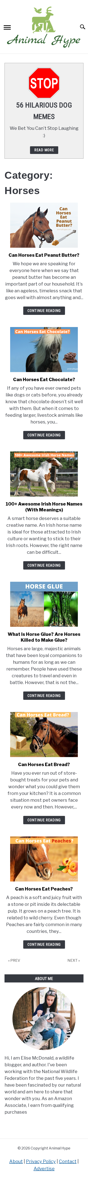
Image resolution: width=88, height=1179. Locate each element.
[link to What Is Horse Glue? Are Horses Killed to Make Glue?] (44, 604)
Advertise (44, 1168)
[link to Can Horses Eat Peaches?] (44, 858)
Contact (67, 1161)
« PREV (14, 960)
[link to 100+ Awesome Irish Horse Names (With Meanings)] (44, 474)
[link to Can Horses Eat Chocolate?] (44, 349)
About (16, 1161)
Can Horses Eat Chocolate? (44, 379)
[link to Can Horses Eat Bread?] (44, 734)
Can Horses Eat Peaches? (44, 889)
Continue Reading (44, 311)
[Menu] (7, 28)
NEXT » (73, 960)
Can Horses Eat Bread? (44, 764)
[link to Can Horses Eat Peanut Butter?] (44, 225)
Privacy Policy (41, 1161)
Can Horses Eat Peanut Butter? (44, 255)
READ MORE (44, 150)
